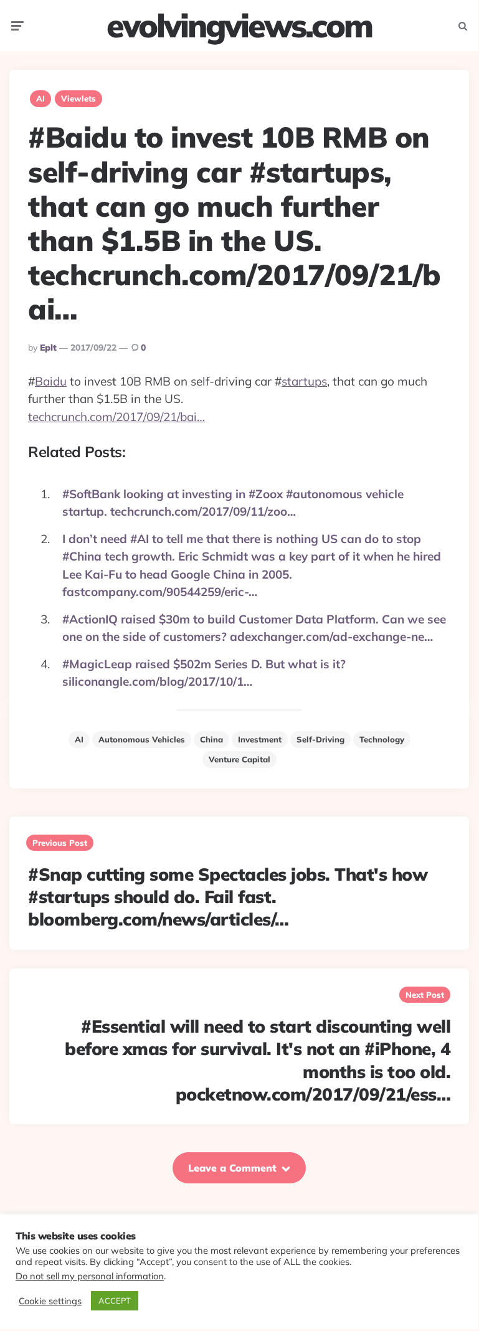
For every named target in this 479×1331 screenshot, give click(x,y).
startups (304, 381)
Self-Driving (320, 739)
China (211, 739)
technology (381, 739)
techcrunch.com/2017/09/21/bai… (116, 416)
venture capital (239, 759)
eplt (48, 348)
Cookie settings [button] (50, 1301)
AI (40, 98)
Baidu (51, 381)
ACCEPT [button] (114, 1300)
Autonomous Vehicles (141, 739)
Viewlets (78, 98)
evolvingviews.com (239, 25)
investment (260, 739)
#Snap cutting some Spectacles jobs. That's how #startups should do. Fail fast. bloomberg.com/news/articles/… (227, 897)
